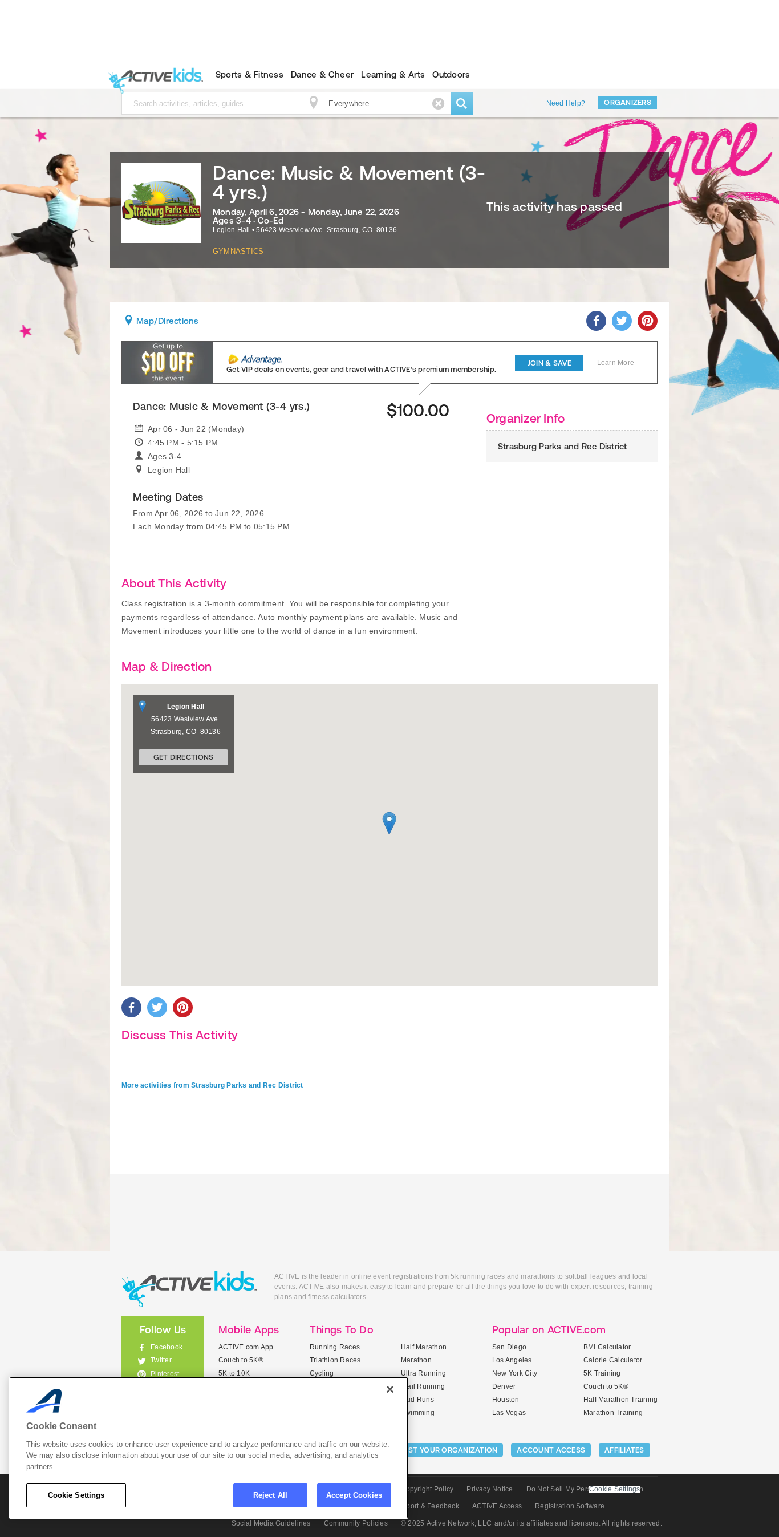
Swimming (418, 1413)
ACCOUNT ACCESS (551, 1450)
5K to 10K (234, 1373)
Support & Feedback (426, 1506)
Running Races (335, 1347)
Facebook (166, 1347)
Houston (506, 1400)
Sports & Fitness (249, 74)
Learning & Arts (393, 74)
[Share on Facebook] (596, 321)
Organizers (627, 102)
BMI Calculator (607, 1347)
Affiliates (624, 1450)
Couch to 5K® (240, 1360)
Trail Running (423, 1386)
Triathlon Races (335, 1360)
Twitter (161, 1360)
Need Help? (565, 103)
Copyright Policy (426, 1489)
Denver (504, 1386)
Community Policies (356, 1523)
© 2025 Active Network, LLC (446, 1523)
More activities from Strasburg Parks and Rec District (212, 1085)
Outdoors (451, 74)
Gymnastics (238, 251)
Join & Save (549, 363)
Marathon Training (613, 1413)
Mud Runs (417, 1400)
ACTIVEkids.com (153, 75)
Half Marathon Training (620, 1400)
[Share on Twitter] (622, 321)
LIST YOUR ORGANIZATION (450, 1450)
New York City (514, 1373)
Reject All (270, 1495)
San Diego (509, 1347)
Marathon (416, 1360)
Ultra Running (423, 1373)
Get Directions (183, 757)
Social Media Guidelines (271, 1523)
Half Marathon (424, 1347)
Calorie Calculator (612, 1360)
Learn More (615, 363)
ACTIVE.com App (245, 1347)
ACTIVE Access (497, 1506)
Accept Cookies (354, 1495)
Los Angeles (512, 1360)
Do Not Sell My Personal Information (584, 1489)
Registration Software (569, 1506)
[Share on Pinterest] (648, 321)
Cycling (322, 1373)
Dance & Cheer (322, 74)
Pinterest (165, 1374)
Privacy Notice (489, 1489)
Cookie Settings (76, 1495)
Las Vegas (509, 1413)
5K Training (602, 1373)
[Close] (390, 1389)
